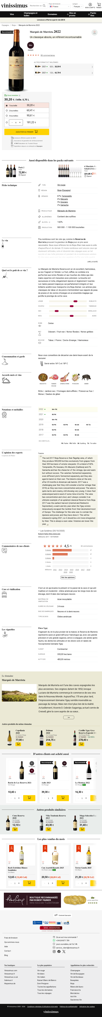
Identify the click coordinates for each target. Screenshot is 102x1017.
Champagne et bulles (30, 14)
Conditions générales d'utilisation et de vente (42, 1007)
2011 (55, 570)
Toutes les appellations (46, 987)
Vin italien (41, 977)
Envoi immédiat (13, 95)
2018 (88, 570)
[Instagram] (54, 951)
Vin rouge (61, 185)
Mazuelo (64, 199)
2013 (60, 570)
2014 (66, 570)
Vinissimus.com (10, 971)
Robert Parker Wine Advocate (49, 534)
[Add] (29, 798)
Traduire (41, 453)
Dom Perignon (43, 984)
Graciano (64, 202)
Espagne (5, 25)
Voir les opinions (68, 577)
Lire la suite (92, 262)
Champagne (75, 971)
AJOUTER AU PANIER (24, 132)
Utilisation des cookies (87, 1007)
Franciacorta (75, 990)
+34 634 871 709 (62, 941)
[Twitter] (64, 951)
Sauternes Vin (76, 1000)
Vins (12, 14)
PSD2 (39, 922)
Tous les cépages (44, 993)
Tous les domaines (44, 990)
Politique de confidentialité (68, 1007)
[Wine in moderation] (51, 929)
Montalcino (74, 993)
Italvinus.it (8, 980)
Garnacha (64, 205)
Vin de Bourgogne (77, 974)
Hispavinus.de (9, 984)
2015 (71, 570)
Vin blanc (41, 974)
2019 (65, 572)
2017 (83, 570)
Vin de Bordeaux (76, 977)
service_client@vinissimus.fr (67, 948)
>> (69, 717)
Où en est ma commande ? (67, 937)
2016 (77, 570)
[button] (90, 5)
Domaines (52, 14)
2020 (71, 572)
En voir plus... (44, 441)
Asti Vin (73, 997)
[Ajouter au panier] (18, 744)
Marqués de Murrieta (66, 211)
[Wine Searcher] (81, 900)
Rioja (14, 25)
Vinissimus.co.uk (11, 977)
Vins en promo (72, 14)
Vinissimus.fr (9, 974)
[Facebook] (59, 951)
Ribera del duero (76, 987)
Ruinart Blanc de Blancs (46, 980)
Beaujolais (74, 980)
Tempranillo (67, 196)
